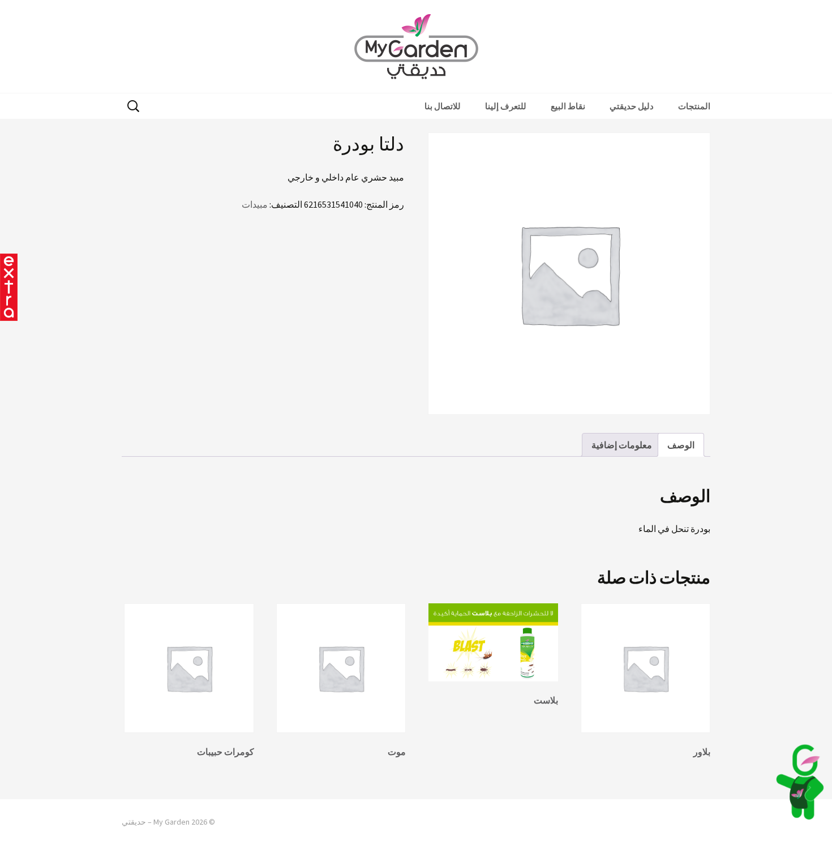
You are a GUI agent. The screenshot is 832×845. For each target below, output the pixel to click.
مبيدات (255, 204)
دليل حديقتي (632, 106)
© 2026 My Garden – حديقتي (168, 822)
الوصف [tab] (680, 445)
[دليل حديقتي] (800, 782)
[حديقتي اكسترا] (9, 287)
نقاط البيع (568, 106)
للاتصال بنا (442, 106)
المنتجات (694, 106)
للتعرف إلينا (505, 106)
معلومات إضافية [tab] (621, 445)
